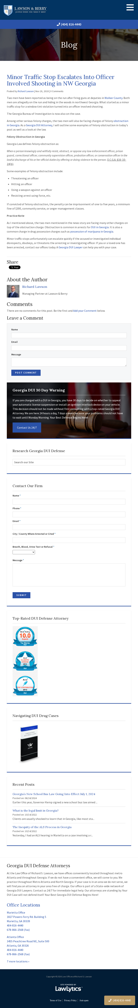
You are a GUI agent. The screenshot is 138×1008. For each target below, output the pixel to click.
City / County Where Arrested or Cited (34, 533)
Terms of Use (55, 1000)
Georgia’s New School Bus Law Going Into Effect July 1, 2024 (54, 794)
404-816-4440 (15, 925)
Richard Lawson (26, 91)
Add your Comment (85, 310)
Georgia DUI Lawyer (70, 247)
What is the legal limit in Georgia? (36, 810)
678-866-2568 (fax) (18, 930)
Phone (17, 508)
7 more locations (17, 961)
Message (16, 354)
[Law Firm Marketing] (69, 988)
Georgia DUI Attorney (39, 125)
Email (14, 341)
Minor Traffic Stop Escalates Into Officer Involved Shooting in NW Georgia (60, 80)
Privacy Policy (70, 1000)
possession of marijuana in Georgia (91, 231)
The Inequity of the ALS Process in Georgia (42, 827)
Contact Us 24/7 (27, 427)
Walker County (113, 98)
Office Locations (23, 905)
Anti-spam (83, 1000)
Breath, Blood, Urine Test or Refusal (33, 546)
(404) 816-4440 (71, 24)
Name (14, 329)
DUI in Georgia (100, 227)
